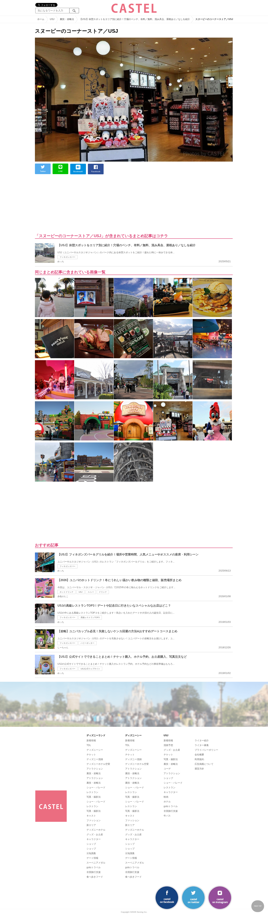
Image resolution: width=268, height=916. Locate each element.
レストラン (92, 792)
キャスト (91, 815)
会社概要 (199, 754)
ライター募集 (202, 745)
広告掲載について (204, 764)
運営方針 (199, 768)
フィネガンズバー (67, 257)
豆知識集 (91, 853)
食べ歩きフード (95, 876)
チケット (91, 754)
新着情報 (91, 740)
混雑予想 (168, 745)
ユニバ (91, 592)
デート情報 (92, 858)
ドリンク (103, 592)
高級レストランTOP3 (90, 617)
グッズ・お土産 (95, 834)
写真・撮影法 (94, 797)
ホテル (167, 801)
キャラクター (94, 839)
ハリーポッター (87, 643)
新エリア (91, 825)
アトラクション (95, 768)
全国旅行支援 (94, 872)
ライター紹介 (202, 740)
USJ (80, 592)
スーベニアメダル (96, 862)
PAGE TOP (258, 906)
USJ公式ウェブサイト (90, 669)
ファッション (94, 820)
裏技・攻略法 (94, 773)
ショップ (91, 844)
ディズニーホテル (96, 829)
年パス (167, 815)
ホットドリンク (66, 592)
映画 (166, 797)
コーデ (167, 768)
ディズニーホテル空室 (98, 764)
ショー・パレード (96, 787)
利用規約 (199, 759)
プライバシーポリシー (206, 750)
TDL (89, 745)
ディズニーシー (95, 750)
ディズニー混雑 (95, 759)
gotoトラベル (94, 867)
